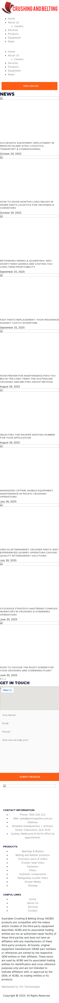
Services (13, 30)
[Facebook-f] (7, 800)
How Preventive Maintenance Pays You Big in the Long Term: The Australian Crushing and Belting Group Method (28, 378)
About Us (13, 22)
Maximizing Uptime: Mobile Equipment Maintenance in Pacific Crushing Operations (26, 493)
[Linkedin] (16, 800)
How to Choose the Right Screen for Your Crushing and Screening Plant (27, 669)
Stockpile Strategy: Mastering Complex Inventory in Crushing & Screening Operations (29, 611)
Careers (18, 26)
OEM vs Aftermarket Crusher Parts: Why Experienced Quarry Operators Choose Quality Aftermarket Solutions (29, 552)
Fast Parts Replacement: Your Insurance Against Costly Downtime (29, 321)
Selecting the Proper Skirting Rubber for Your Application (27, 436)
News (11, 41)
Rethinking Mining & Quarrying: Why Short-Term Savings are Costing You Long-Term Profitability (26, 263)
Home (11, 18)
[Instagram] (24, 800)
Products (13, 33)
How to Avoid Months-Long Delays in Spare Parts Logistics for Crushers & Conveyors (27, 204)
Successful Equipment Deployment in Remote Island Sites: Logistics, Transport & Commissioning (27, 146)
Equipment (14, 37)
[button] (29, 48)
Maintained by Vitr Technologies (21, 986)
